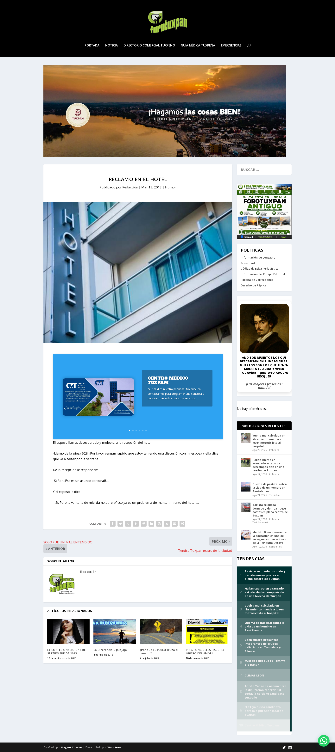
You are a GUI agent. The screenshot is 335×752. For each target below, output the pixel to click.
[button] (324, 741)
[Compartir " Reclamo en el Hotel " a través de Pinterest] (144, 524)
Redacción (130, 187)
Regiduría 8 (275, 546)
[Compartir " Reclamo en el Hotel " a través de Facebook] (113, 524)
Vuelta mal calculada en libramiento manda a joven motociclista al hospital (268, 441)
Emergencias (231, 45)
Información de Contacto (258, 257)
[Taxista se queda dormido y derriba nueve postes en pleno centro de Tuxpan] (245, 507)
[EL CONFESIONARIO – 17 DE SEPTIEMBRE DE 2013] (68, 631)
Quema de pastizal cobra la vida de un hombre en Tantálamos (269, 487)
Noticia (111, 45)
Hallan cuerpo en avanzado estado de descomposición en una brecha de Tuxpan (268, 465)
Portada (92, 45)
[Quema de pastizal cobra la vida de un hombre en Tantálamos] (245, 487)
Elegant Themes (71, 747)
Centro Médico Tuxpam (168, 380)
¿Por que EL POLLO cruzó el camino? (159, 651)
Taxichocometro (261, 522)
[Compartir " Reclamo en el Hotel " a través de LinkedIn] (151, 524)
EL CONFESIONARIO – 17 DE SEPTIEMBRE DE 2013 (66, 651)
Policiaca (274, 450)
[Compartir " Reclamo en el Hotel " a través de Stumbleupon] (167, 524)
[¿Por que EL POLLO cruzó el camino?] (161, 631)
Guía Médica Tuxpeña (198, 45)
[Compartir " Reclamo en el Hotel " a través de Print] (182, 524)
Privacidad (248, 263)
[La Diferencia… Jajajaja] (114, 631)
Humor (170, 187)
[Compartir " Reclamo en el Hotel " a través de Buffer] (159, 524)
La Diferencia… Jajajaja (110, 650)
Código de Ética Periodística (260, 268)
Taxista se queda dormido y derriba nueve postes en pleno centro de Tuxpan (270, 510)
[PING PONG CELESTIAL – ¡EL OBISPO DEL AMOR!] (207, 631)
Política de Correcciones (257, 280)
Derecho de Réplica (253, 285)
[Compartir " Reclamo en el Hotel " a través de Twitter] (120, 524)
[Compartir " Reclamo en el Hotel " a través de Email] (175, 524)
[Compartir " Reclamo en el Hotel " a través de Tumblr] (136, 524)
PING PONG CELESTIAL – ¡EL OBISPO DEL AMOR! (205, 651)
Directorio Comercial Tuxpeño (149, 45)
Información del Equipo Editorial (263, 274)
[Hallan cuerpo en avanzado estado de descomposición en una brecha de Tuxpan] (245, 462)
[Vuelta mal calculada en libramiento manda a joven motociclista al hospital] (245, 438)
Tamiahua (274, 495)
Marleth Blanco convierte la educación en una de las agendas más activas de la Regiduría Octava (269, 537)
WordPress (114, 747)
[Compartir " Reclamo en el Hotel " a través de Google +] (128, 524)
